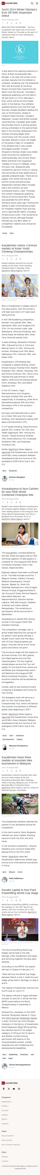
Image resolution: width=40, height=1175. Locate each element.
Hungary (19, 739)
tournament (11, 553)
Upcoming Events (8, 739)
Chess (5, 735)
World (4, 1119)
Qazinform (14, 449)
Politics (4, 1106)
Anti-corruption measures (11, 1145)
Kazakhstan (13, 471)
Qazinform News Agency (12, 270)
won (35, 859)
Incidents (5, 1124)
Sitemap (5, 1157)
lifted (20, 1027)
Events (5, 233)
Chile (4, 1058)
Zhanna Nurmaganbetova (20, 1065)
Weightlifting (13, 1054)
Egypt (11, 1058)
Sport (12, 233)
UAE (32, 1054)
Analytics (5, 1115)
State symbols (7, 1140)
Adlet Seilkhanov (16, 878)
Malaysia (12, 872)
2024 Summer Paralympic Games (21, 1018)
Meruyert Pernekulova (18, 746)
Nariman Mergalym (17, 477)
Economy (5, 1110)
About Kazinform (8, 1136)
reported (6, 452)
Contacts (5, 1161)
